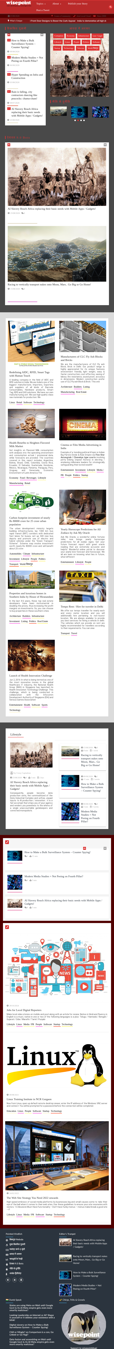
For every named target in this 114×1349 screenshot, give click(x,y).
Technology (68, 42)
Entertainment (67, 470)
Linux (12, 402)
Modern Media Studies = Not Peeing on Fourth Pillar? (53, 853)
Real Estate (81, 392)
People (82, 36)
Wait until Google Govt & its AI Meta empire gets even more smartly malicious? (31, 1308)
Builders (78, 386)
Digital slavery (17, 1325)
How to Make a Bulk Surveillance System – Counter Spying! (41, 294)
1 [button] (75, 120)
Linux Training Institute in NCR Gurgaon (29, 1099)
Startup (57, 42)
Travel (91, 42)
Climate (27, 553)
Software (28, 402)
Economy (14, 478)
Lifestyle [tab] (15, 734)
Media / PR (29, 1024)
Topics (39, 3)
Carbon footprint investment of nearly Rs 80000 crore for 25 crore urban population (29, 521)
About (55, 3)
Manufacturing (68, 392)
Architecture (67, 386)
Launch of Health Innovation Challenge (30, 675)
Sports (45, 705)
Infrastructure (59, 36)
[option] (69, 20)
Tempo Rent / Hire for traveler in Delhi (82, 606)
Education (12, 1111)
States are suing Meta (20, 1305)
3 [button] (81, 120)
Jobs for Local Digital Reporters (24, 1010)
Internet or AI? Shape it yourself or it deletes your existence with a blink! (32, 1317)
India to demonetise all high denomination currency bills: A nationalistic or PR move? (69, 20)
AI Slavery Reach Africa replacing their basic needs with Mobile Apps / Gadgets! (27, 100)
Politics (92, 36)
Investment (80, 470)
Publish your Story (78, 3)
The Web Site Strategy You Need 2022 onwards (32, 1197)
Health (27, 705)
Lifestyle (72, 36)
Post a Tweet (42, 10)
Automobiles (15, 553)
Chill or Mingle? (17, 1332)
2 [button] (78, 120)
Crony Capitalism (23, 773)
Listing (86, 386)
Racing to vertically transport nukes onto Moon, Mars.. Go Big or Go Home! (27, 117)
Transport (81, 42)
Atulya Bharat (65, 84)
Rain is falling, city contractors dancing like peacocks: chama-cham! (24, 82)
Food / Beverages (28, 478)
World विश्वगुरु (59, 48)
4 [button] (84, 120)
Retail (19, 402)
